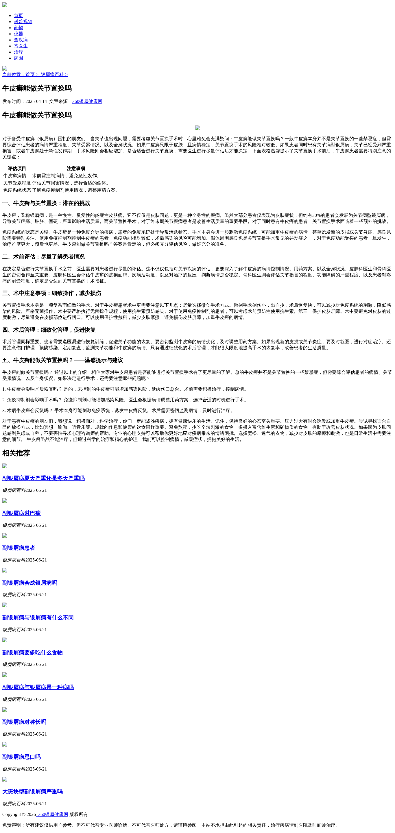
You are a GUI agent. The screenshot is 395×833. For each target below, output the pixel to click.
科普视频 (23, 21)
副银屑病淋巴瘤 (21, 513)
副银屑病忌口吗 (21, 757)
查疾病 (21, 39)
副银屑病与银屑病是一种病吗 (38, 687)
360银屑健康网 (87, 101)
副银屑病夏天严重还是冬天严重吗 (43, 478)
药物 (18, 27)
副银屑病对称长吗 (24, 722)
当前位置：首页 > (21, 74)
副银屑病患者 (18, 548)
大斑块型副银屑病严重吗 (32, 791)
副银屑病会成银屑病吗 (29, 583)
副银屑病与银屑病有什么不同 (38, 617)
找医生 (21, 45)
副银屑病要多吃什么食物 (32, 652)
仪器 (18, 33)
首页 (18, 15)
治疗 (18, 51)
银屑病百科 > (54, 74)
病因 (18, 58)
